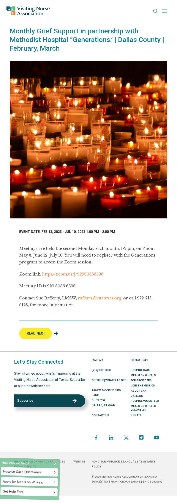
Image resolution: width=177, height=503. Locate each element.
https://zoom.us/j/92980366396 (72, 274)
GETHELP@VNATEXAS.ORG (109, 380)
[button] (155, 11)
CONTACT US (100, 415)
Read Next (36, 333)
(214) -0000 (101, 370)
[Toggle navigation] (165, 11)
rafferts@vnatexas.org (99, 298)
